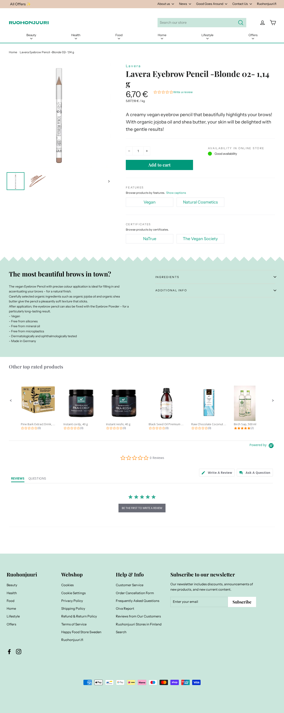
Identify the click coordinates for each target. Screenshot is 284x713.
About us (164, 4)
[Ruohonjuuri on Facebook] (9, 651)
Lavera (133, 66)
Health (75, 35)
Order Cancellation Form (135, 593)
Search (121, 632)
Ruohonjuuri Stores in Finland (139, 624)
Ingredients (167, 277)
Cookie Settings (73, 593)
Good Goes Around (210, 4)
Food (118, 35)
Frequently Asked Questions (137, 601)
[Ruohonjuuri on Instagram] (18, 651)
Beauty (31, 35)
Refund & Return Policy (79, 616)
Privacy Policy (72, 601)
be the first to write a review (142, 508)
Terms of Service (74, 624)
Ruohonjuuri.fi (266, 4)
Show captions (176, 192)
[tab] (217, 472)
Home (162, 35)
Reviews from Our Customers (138, 616)
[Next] (108, 181)
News (183, 4)
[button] (11, 401)
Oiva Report (125, 609)
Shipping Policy (73, 609)
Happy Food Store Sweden (81, 632)
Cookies (67, 585)
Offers (253, 35)
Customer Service (129, 585)
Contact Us (240, 4)
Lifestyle (207, 35)
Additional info (171, 290)
